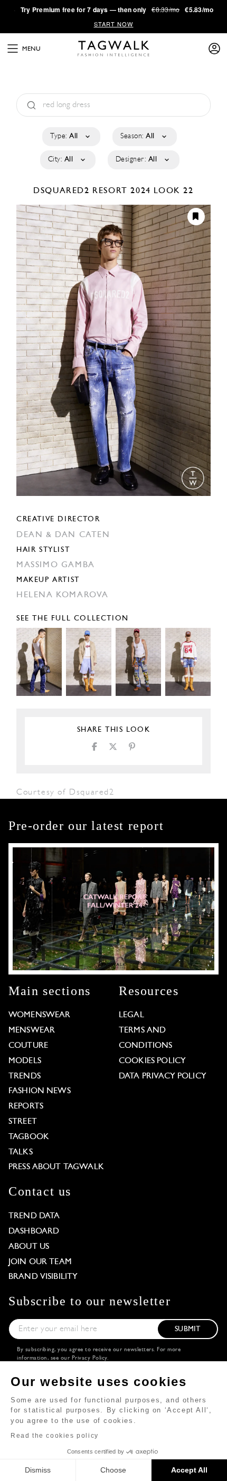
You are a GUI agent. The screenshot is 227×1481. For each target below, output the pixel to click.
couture (28, 1046)
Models (24, 1061)
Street (22, 1121)
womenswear (39, 1015)
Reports (25, 1106)
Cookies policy (152, 1061)
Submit (187, 1329)
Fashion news (39, 1091)
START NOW (114, 24)
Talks (20, 1152)
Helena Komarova (62, 595)
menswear (31, 1030)
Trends (24, 1076)
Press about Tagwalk (56, 1167)
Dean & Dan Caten (63, 535)
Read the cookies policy (55, 1435)
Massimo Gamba (55, 565)
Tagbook (28, 1137)
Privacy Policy (89, 1358)
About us (28, 1247)
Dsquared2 (62, 191)
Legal (131, 1015)
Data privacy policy (162, 1076)
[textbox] (70, 137)
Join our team (40, 1262)
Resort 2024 (121, 191)
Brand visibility (43, 1277)
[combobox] (70, 137)
